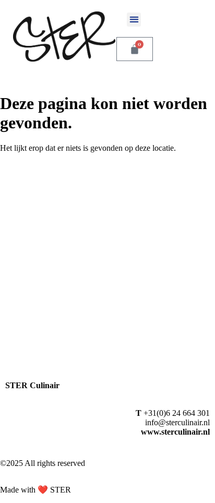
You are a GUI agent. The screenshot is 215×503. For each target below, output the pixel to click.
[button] (134, 20)
